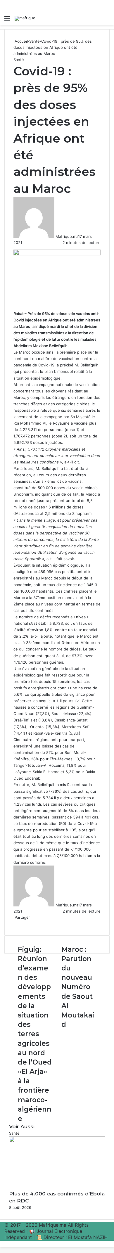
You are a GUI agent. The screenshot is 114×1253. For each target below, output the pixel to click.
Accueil (20, 41)
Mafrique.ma (67, 236)
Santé (34, 41)
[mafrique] (25, 18)
